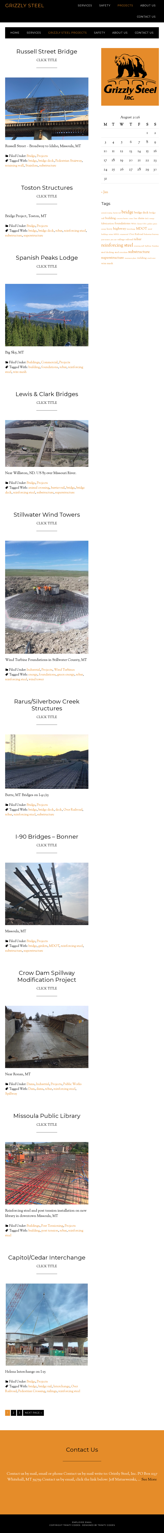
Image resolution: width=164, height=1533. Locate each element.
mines (111, 234)
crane (131, 218)
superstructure (33, 235)
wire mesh (20, 372)
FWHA (133, 224)
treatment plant (130, 258)
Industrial (33, 670)
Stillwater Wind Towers (47, 514)
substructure (47, 165)
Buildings (33, 362)
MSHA (116, 234)
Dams (30, 1084)
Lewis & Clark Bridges (47, 394)
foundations (49, 367)
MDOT (54, 946)
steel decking (107, 252)
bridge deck (46, 161)
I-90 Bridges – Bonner (46, 836)
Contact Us (82, 1449)
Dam (31, 1089)
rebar (58, 231)
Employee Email (82, 1522)
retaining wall (14, 165)
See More (149, 1479)
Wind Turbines (64, 670)
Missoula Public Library (46, 1115)
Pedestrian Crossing (31, 1391)
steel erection (121, 252)
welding (142, 258)
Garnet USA (142, 224)
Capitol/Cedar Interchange (46, 1257)
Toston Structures (47, 187)
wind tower (36, 679)
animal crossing (38, 488)
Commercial (49, 362)
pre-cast (114, 240)
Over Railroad (72, 810)
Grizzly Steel (24, 5)
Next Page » (33, 1412)
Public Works (72, 1084)
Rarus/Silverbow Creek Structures (46, 705)
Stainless (31, 165)
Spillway (11, 1094)
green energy (65, 674)
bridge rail (45, 1386)
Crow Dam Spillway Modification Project (46, 976)
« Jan (104, 192)
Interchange (61, 1386)
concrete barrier (122, 218)
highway (119, 228)
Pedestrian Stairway (68, 161)
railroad (129, 239)
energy (32, 674)
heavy (109, 229)
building (34, 367)
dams (39, 1089)
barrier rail (58, 488)
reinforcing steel (75, 231)
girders (42, 946)
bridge (32, 161)
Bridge (31, 156)
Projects (42, 156)
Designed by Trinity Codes (98, 1525)
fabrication (107, 224)
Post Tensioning (52, 1226)
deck (58, 810)
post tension (49, 1230)
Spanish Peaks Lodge (47, 257)
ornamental (124, 234)
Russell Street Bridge (46, 51)
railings (52, 1391)
